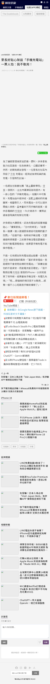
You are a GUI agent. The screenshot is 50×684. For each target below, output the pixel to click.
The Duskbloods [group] (10, 13)
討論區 (4, 616)
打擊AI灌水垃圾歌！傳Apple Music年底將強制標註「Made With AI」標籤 (34, 561)
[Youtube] (41, 2)
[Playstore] (29, 667)
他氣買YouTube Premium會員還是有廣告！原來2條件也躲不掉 (34, 479)
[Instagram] (20, 667)
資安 (14, 446)
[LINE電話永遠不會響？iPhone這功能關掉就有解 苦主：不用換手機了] (10, 535)
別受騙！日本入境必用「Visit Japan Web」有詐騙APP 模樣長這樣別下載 (33, 496)
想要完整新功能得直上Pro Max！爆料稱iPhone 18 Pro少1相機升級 (33, 434)
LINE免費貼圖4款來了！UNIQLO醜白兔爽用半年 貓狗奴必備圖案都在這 (34, 465)
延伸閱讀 (5, 457)
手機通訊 (19, 7)
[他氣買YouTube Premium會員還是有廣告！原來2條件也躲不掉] (10, 481)
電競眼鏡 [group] (40, 13)
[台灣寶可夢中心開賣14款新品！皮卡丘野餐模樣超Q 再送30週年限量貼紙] (10, 576)
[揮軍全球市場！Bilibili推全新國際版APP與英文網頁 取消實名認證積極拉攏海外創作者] (10, 549)
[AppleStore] (33, 667)
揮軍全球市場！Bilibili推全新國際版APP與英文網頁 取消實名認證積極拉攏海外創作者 (34, 547)
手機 (31, 446)
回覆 (45, 642)
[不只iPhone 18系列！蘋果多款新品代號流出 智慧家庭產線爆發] (10, 422)
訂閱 (35, 673)
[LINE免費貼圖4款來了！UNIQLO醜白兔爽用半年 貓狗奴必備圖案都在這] (10, 467)
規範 (4, 642)
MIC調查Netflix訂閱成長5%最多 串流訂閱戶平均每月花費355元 (33, 589)
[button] (44, 2)
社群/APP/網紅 (33, 7)
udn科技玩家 (5, 55)
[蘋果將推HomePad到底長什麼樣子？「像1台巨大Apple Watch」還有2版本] (10, 408)
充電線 (5, 446)
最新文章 (7, 7)
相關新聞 (5, 524)
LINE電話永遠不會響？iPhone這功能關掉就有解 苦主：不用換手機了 (33, 533)
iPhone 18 (6, 397)
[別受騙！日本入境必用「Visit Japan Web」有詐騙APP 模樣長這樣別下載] (10, 497)
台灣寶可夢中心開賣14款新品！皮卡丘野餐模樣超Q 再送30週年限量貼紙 (34, 575)
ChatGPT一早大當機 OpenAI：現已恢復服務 (32, 601)
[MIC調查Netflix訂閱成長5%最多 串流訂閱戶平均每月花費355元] (10, 590)
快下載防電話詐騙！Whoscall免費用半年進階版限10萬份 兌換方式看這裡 (34, 510)
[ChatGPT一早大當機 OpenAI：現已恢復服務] (10, 604)
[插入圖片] (40, 642)
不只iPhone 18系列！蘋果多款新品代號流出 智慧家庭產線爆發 (34, 420)
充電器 (23, 446)
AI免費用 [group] (27, 13)
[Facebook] (16, 667)
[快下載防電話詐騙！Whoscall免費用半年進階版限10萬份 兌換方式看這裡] (10, 511)
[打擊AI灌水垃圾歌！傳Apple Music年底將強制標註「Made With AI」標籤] (10, 562)
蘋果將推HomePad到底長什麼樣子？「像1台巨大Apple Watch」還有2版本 (33, 406)
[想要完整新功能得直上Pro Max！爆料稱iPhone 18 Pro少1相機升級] (10, 436)
